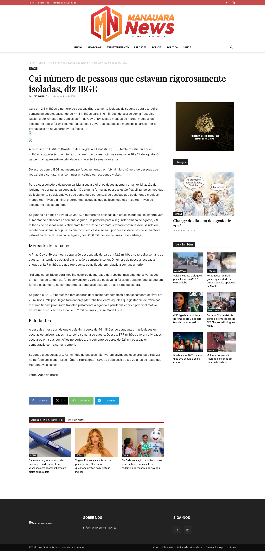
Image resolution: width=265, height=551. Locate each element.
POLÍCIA (156, 47)
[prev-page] (31, 479)
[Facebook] (227, 2)
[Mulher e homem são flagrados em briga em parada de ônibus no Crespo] (221, 342)
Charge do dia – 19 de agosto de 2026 (202, 223)
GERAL (41, 62)
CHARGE (178, 214)
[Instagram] (233, 2)
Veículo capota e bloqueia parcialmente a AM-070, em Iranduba (188, 279)
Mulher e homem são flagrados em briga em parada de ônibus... (219, 359)
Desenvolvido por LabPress (221, 547)
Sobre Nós (43, 2)
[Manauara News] (132, 24)
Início (32, 2)
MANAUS (212, 350)
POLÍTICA (172, 47)
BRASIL (177, 310)
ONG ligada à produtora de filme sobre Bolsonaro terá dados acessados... (187, 319)
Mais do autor (76, 420)
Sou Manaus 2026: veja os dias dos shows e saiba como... (187, 359)
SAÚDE (187, 47)
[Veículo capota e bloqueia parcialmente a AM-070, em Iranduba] (188, 262)
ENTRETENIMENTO (118, 47)
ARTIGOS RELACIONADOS (47, 420)
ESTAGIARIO (40, 96)
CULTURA (178, 350)
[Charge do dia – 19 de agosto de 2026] (204, 193)
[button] (231, 48)
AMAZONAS (94, 47)
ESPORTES (140, 47)
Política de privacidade (64, 2)
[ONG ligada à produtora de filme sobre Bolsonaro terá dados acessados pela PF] (188, 302)
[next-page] (37, 479)
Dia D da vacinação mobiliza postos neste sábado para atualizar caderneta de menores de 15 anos (142, 464)
